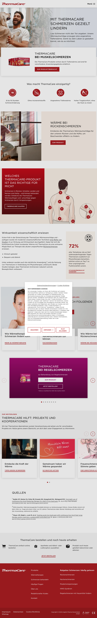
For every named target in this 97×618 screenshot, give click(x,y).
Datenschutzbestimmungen (46, 285)
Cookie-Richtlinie (63, 285)
